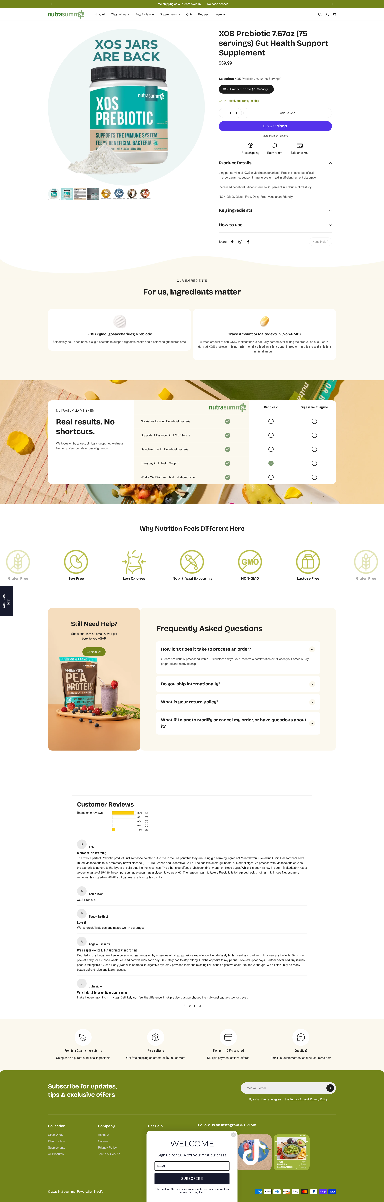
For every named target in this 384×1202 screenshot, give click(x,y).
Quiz (189, 14)
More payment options (275, 135)
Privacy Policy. (319, 1099)
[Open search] (320, 14)
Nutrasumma (66, 1191)
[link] (320, 241)
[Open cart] (334, 14)
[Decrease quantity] (223, 113)
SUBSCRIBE (192, 1178)
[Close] (233, 1134)
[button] (194, 1006)
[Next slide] (333, 4)
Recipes (203, 14)
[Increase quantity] (237, 113)
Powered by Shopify (90, 1191)
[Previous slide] (51, 4)
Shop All (99, 14)
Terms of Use (298, 1099)
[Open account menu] (327, 14)
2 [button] (190, 1006)
